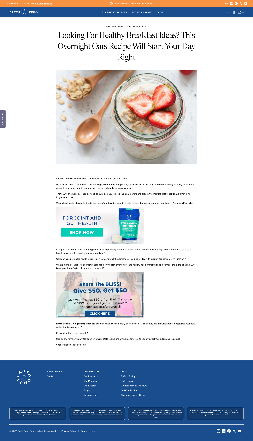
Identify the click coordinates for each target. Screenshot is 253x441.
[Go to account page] (234, 12)
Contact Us (53, 376)
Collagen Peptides (183, 203)
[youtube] (245, 3)
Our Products (91, 376)
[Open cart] (239, 12)
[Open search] (228, 12)
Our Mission (90, 385)
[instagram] (226, 3)
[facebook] (231, 3)
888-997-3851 (44, 3)
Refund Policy (128, 376)
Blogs (87, 390)
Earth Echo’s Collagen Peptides (74, 323)
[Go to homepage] (24, 12)
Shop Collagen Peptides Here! (71, 344)
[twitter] (241, 3)
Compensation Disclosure (134, 385)
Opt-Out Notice (129, 390)
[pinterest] (236, 3)
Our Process (90, 380)
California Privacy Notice (133, 394)
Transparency (91, 394)
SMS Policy (127, 380)
